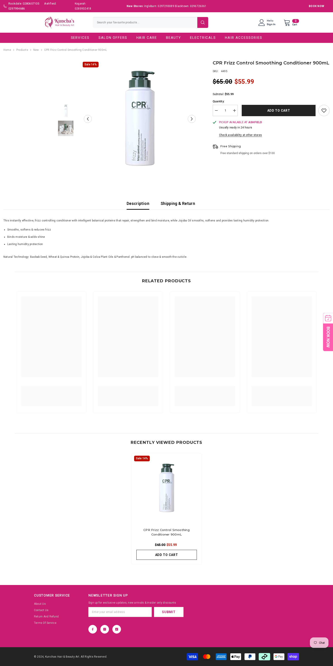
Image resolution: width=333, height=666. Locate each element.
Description (138, 203)
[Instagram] (104, 629)
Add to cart (278, 110)
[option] (139, 118)
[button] (88, 119)
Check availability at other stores (240, 135)
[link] (51, 393)
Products (22, 50)
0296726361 (198, 6)
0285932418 (83, 8)
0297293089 (166, 6)
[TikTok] (116, 629)
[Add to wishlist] (324, 110)
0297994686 (16, 8)
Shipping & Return (178, 203)
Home (7, 50)
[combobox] (145, 22)
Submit (168, 612)
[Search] (150, 22)
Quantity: (218, 101)
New (36, 50)
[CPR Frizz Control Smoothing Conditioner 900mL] (166, 488)
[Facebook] (92, 629)
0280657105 (31, 3)
